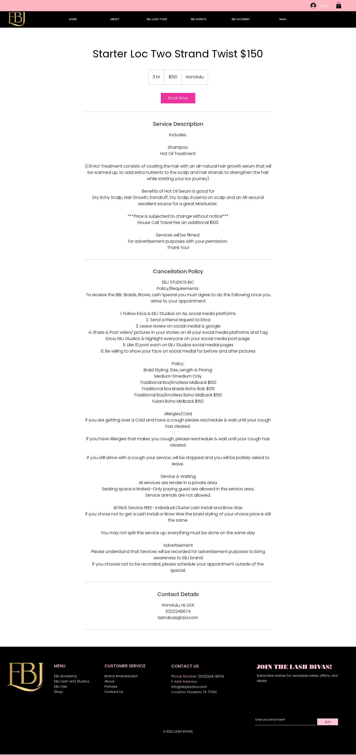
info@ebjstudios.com (189, 686)
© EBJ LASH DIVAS (178, 731)
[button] (338, 5)
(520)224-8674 (211, 676)
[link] (178, 98)
